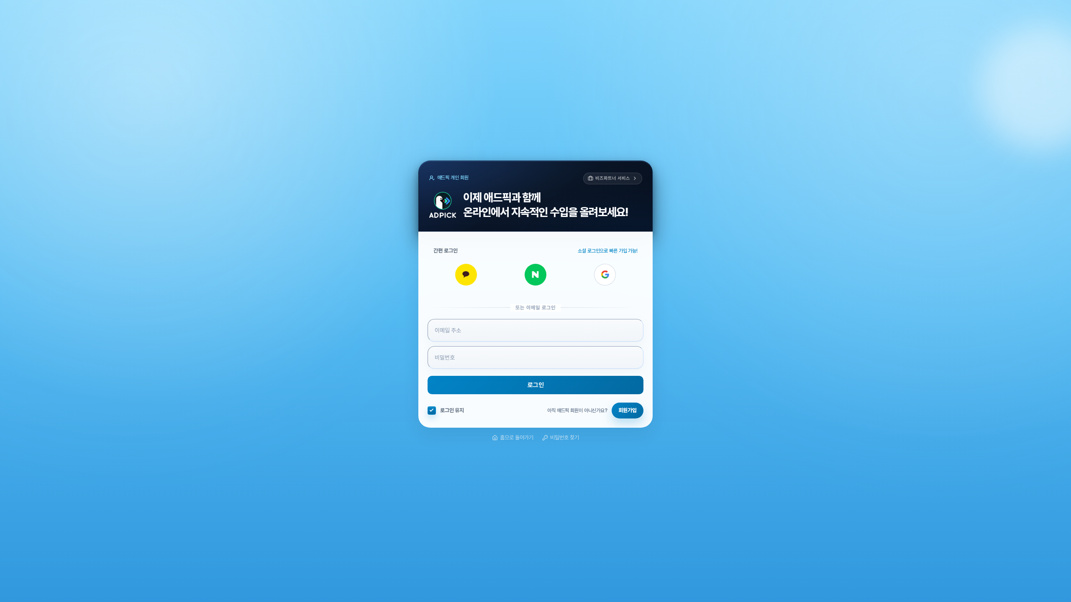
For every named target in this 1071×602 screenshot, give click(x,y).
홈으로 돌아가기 (516, 437)
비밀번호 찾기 (564, 437)
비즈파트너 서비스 (612, 178)
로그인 (536, 385)
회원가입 (627, 410)
